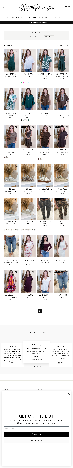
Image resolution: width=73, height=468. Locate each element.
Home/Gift (58, 17)
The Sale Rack (31, 17)
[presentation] (17, 229)
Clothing (32, 14)
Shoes (42, 14)
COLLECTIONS (14, 17)
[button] (16, 51)
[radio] (21, 83)
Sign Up (36, 434)
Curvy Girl (46, 17)
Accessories (53, 14)
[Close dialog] (69, 394)
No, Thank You (36, 441)
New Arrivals (18, 14)
